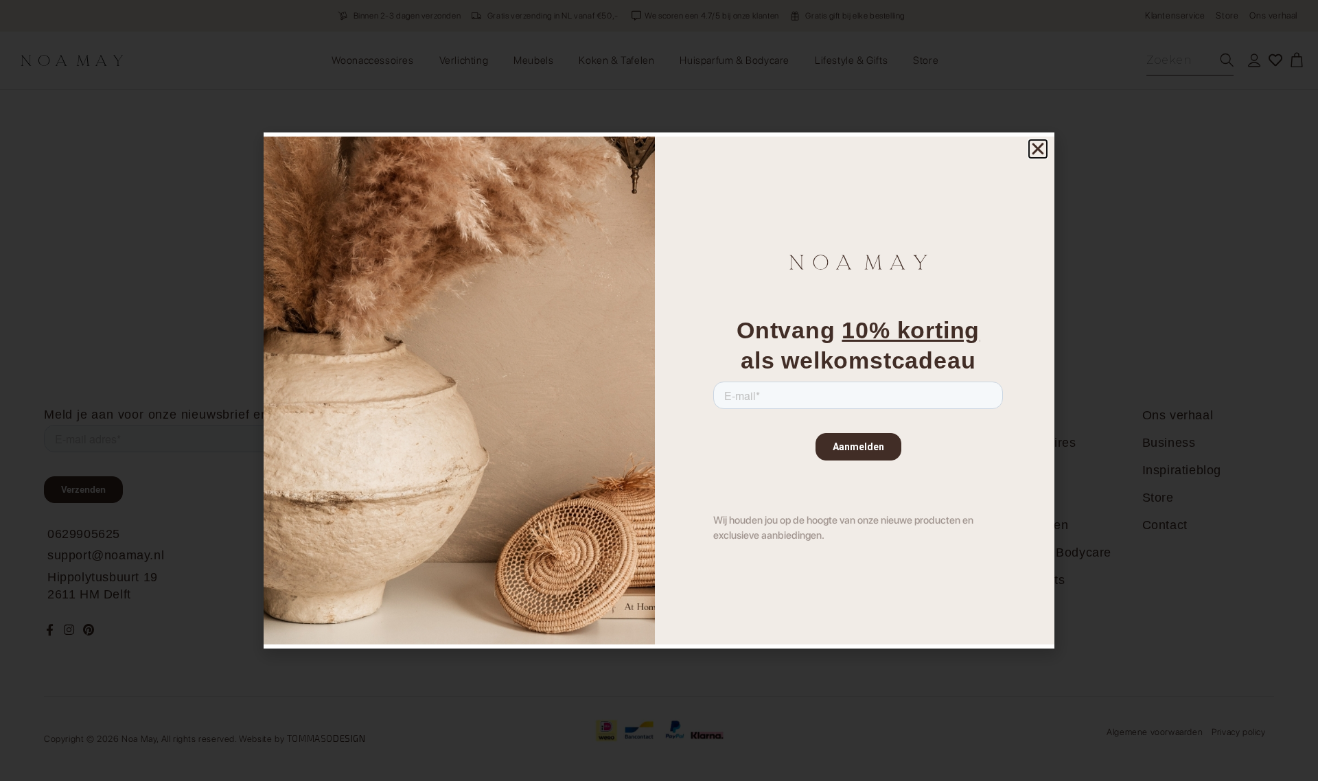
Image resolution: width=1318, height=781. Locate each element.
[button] (1038, 149)
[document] (659, 390)
